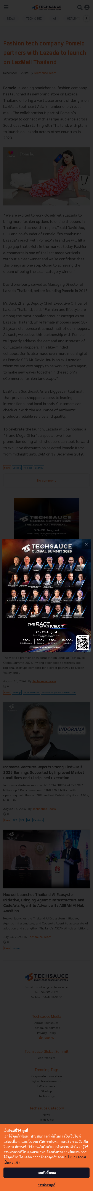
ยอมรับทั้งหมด (46, 1172)
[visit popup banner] (46, 595)
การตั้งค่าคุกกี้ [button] (46, 1185)
